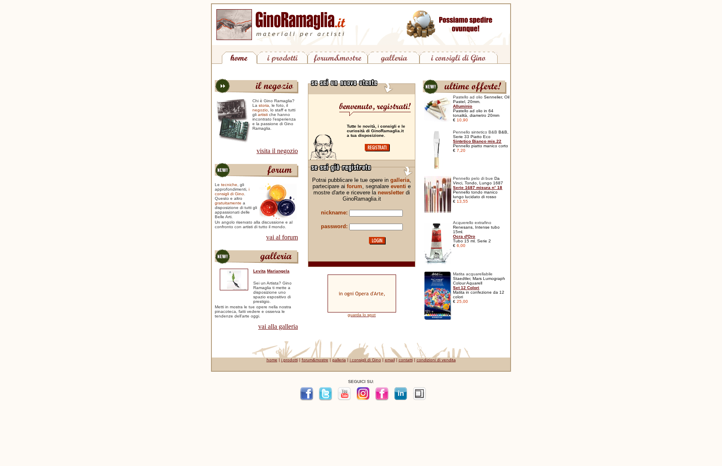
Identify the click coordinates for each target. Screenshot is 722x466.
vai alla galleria (278, 326)
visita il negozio (277, 150)
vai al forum (282, 237)
